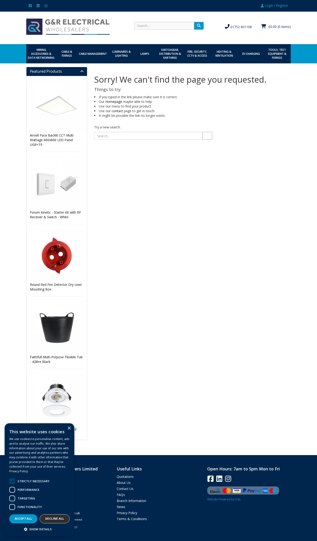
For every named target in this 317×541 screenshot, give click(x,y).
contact (117, 111)
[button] (39, 529)
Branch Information (131, 501)
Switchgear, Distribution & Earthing (170, 54)
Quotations (125, 476)
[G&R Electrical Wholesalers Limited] (68, 26)
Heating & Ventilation (224, 54)
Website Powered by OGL (224, 499)
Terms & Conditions (132, 519)
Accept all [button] (23, 519)
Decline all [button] (54, 519)
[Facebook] (30, 5)
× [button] (69, 428)
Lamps (144, 54)
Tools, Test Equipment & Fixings (277, 54)
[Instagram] (46, 5)
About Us (124, 482)
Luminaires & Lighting (121, 54)
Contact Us (125, 488)
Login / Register (276, 5)
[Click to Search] (199, 26)
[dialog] (39, 479)
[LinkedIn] (38, 5)
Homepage (113, 101)
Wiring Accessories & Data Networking (41, 54)
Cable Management (93, 54)
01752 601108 (241, 27)
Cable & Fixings (66, 54)
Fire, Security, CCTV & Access (197, 54)
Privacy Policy (127, 513)
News (121, 507)
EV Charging (251, 54)
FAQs (121, 494)
